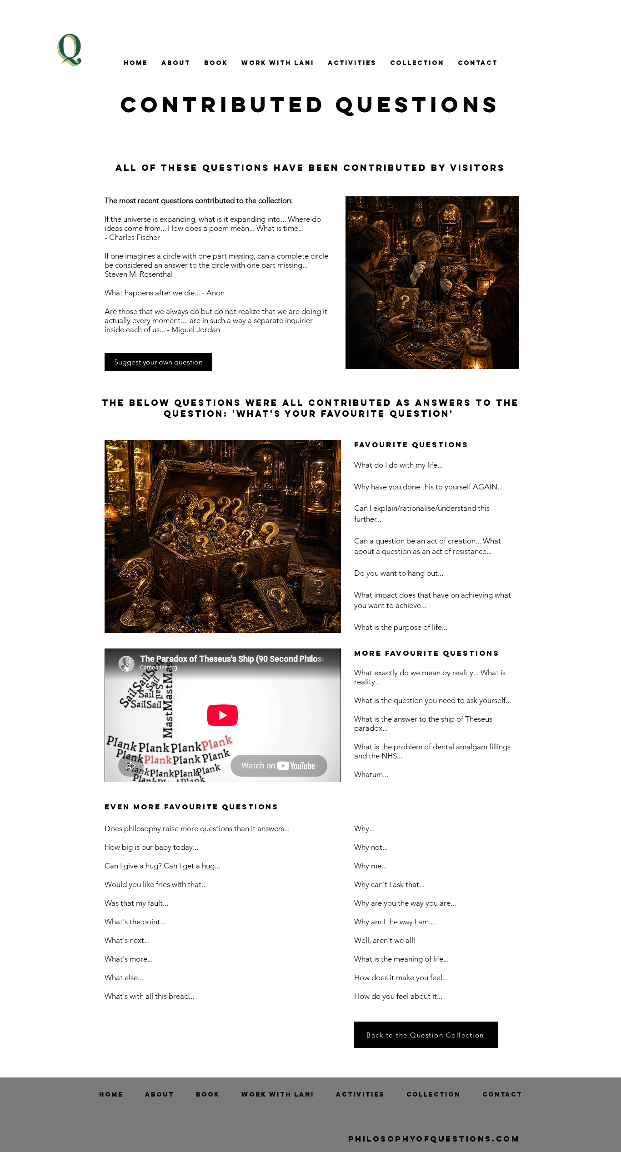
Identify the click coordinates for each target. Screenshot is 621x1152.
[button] (176, 63)
